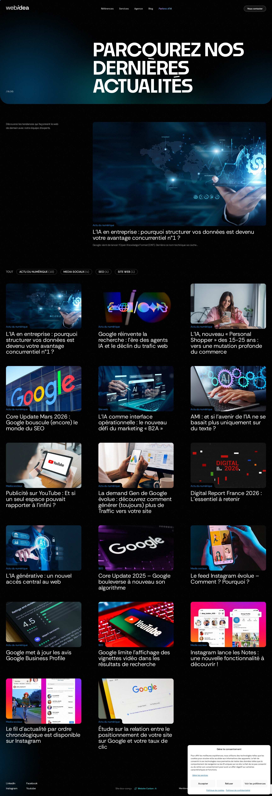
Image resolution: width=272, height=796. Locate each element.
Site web (126, 272)
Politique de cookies (215, 790)
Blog (150, 8)
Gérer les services (200, 775)
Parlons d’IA (165, 8)
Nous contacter (255, 8)
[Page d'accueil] (17, 8)
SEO (104, 272)
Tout (9, 271)
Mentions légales (187, 788)
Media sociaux (76, 272)
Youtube (31, 788)
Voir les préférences (255, 783)
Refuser (229, 783)
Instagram (11, 788)
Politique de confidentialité (238, 790)
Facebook (31, 783)
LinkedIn (10, 783)
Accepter (203, 783)
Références (107, 8)
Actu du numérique (36, 272)
